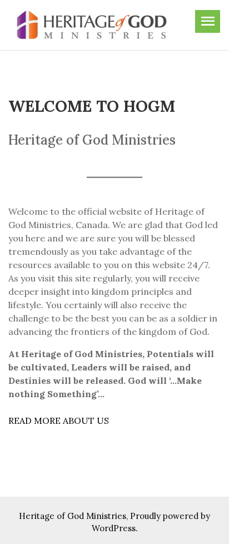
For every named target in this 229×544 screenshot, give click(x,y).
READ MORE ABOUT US (58, 420)
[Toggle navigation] (208, 21)
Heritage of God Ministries (72, 516)
